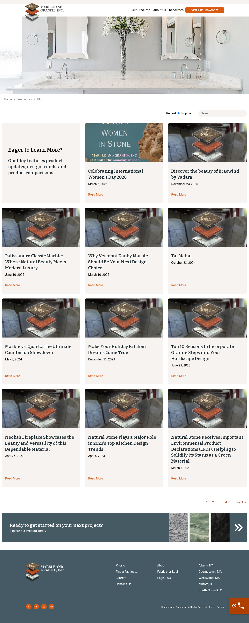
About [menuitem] (161, 565)
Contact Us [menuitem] (123, 584)
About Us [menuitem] (159, 10)
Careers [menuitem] (121, 578)
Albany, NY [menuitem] (206, 565)
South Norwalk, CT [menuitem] (211, 590)
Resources (24, 99)
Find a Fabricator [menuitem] (127, 571)
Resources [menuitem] (176, 10)
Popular (187, 113)
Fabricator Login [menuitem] (168, 571)
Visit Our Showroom (204, 10)
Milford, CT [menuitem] (206, 584)
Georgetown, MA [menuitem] (210, 571)
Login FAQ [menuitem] (164, 578)
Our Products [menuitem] (141, 10)
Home (8, 99)
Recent (171, 113)
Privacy (220, 607)
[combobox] (222, 113)
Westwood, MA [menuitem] (209, 578)
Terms (212, 607)
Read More (95, 194)
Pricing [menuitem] (120, 565)
